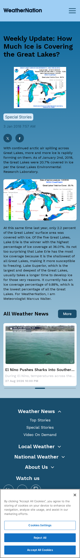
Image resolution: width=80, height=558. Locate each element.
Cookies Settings (39, 525)
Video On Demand (40, 434)
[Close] (75, 495)
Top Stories (40, 420)
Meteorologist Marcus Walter (27, 299)
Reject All (40, 537)
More (67, 314)
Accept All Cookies (40, 550)
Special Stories (40, 427)
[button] (40, 411)
